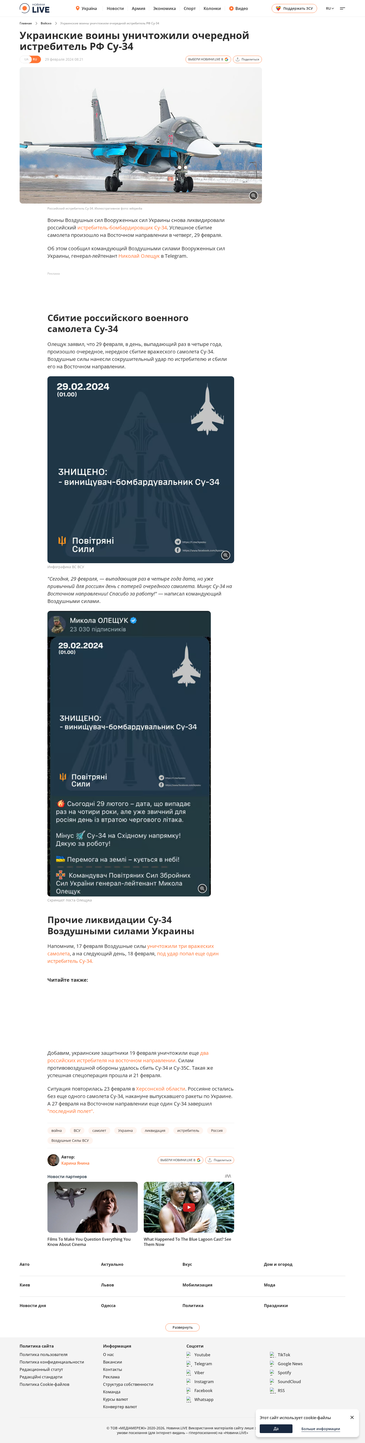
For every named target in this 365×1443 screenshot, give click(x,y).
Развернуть (183, 1327)
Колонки (212, 8)
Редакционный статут (41, 1369)
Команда (111, 1392)
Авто (25, 1264)
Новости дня (33, 1305)
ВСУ (77, 1130)
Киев (25, 1285)
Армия (138, 8)
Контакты (112, 1369)
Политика (193, 1305)
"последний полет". (70, 1111)
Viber (199, 1372)
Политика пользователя (44, 1354)
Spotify (284, 1372)
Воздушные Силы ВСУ (70, 1140)
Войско (46, 23)
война (56, 1130)
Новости (115, 8)
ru (328, 8)
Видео (241, 8)
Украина (125, 1130)
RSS (281, 1390)
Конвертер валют (120, 1406)
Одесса (108, 1305)
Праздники (276, 1305)
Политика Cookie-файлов (44, 1384)
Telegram (203, 1363)
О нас (108, 1354)
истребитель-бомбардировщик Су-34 (122, 227)
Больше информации (320, 1428)
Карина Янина (75, 1163)
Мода (269, 1285)
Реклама (111, 1377)
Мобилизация (197, 1285)
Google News (290, 1363)
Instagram (204, 1381)
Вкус (187, 1264)
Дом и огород (278, 1264)
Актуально (112, 1264)
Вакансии (112, 1362)
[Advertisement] (137, 289)
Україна (89, 8)
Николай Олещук (139, 256)
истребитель (188, 1130)
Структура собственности (128, 1384)
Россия (217, 1130)
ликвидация (155, 1130)
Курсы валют (115, 1399)
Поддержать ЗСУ (298, 8)
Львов (107, 1285)
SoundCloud (289, 1381)
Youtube (202, 1355)
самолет (99, 1130)
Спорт (190, 8)
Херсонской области (160, 1088)
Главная (26, 23)
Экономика (164, 8)
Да (276, 1428)
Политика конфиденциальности (52, 1362)
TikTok (284, 1355)
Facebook (203, 1390)
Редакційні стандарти (41, 1377)
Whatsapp (204, 1399)
